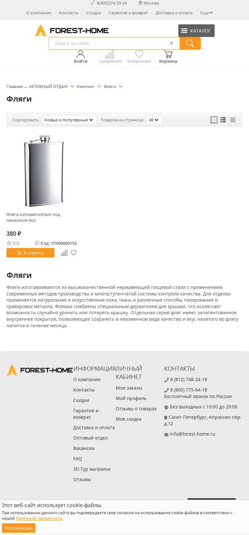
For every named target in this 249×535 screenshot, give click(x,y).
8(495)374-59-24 (112, 3)
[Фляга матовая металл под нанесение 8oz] (43, 170)
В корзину (34, 252)
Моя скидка (128, 419)
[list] (223, 120)
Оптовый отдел (90, 438)
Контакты (68, 13)
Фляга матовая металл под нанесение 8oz (33, 217)
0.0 (16, 243)
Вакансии (84, 448)
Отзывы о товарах (136, 408)
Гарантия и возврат (128, 13)
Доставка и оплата (174, 13)
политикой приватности (39, 518)
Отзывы (82, 479)
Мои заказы (129, 388)
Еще (204, 13)
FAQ (77, 458)
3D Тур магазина (92, 469)
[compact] (233, 120)
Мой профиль (131, 398)
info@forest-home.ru (192, 434)
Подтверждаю (19, 528)
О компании (38, 13)
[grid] (214, 120)
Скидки (93, 13)
